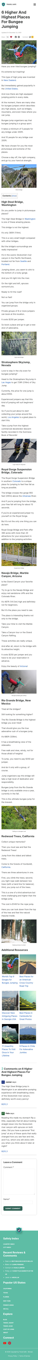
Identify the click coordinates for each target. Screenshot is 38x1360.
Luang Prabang (18, 1264)
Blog (5, 1319)
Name (6, 1199)
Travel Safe (11, 4)
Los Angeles (13, 417)
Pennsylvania (8, 1305)
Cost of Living (8, 1329)
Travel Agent (8, 1323)
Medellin (15, 1277)
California (5, 867)
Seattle (23, 261)
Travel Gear (8, 1326)
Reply (4, 1104)
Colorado (16, 481)
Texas (5, 1293)
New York (7, 1301)
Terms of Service (24, 1356)
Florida (6, 1297)
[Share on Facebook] (16, 37)
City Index (7, 1247)
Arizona (23, 666)
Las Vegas (6, 382)
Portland (5, 264)
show (14, 196)
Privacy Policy (12, 1356)
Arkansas (26, 496)
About (5, 1332)
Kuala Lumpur (19, 1268)
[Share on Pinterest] (19, 37)
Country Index (9, 1244)
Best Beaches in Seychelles (22, 1261)
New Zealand (10, 80)
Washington (30, 219)
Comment (8, 1167)
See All (6, 1309)
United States (11, 89)
